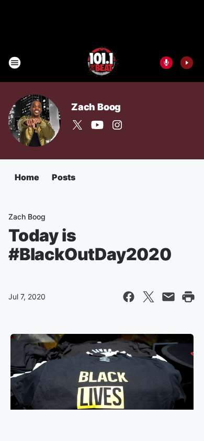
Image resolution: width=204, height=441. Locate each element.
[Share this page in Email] (168, 296)
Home (27, 177)
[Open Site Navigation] (14, 62)
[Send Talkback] (166, 62)
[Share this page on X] (148, 296)
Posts (63, 177)
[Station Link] (102, 62)
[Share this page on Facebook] (128, 296)
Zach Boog (96, 106)
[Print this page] (188, 296)
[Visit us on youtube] (97, 125)
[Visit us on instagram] (117, 125)
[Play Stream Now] (186, 62)
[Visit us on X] (77, 125)
